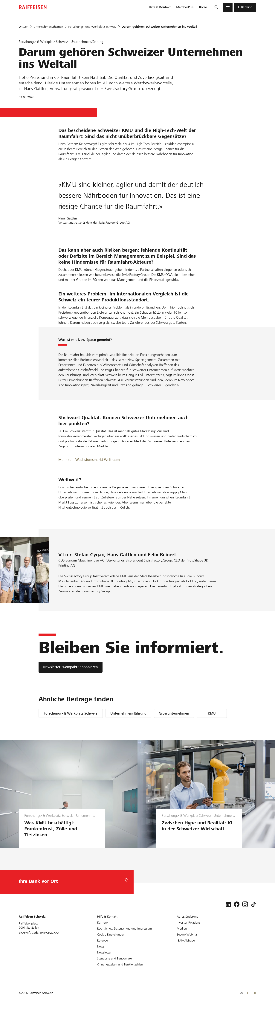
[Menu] (228, 7)
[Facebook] (236, 904)
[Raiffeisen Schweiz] (32, 7)
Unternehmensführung (128, 713)
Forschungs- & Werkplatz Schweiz (70, 713)
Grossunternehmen (174, 713)
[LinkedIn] (228, 904)
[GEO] (126, 880)
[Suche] (216, 7)
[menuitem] (159, 7)
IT (255, 993)
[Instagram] (245, 904)
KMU (212, 713)
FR (248, 993)
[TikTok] (253, 904)
